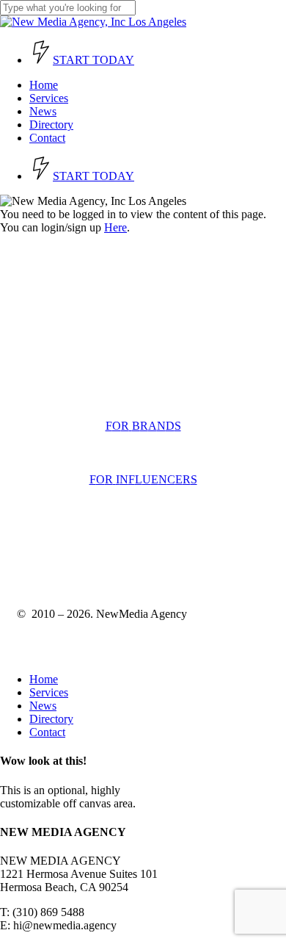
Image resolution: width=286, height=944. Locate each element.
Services (48, 692)
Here (115, 227)
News (42, 705)
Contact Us (39, 375)
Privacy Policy (124, 553)
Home (43, 679)
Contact (47, 732)
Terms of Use (48, 553)
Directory (51, 719)
